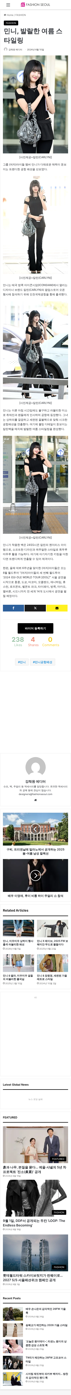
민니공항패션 (43, 662)
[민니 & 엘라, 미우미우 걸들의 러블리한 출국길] (18, 963)
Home (9, 14)
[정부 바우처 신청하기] (57, 608)
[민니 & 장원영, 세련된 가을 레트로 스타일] (52, 963)
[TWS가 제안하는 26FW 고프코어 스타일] (13, 1362)
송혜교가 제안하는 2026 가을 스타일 (47, 1325)
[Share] (13, 608)
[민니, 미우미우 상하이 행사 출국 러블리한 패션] (18, 928)
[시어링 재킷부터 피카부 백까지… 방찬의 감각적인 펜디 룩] (13, 1379)
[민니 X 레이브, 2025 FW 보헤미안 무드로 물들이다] (52, 928)
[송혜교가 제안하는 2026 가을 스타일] (13, 1330)
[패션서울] (35, 5)
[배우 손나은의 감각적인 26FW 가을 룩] (13, 1314)
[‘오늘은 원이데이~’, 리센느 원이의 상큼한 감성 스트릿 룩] (13, 1346)
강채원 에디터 (15, 49)
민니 (23, 662)
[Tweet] (35, 608)
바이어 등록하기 (35, 628)
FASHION (20, 14)
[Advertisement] (35, 712)
